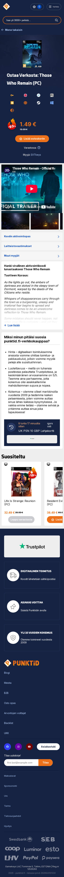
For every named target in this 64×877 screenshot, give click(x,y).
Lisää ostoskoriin (34, 138)
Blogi (7, 672)
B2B (6, 693)
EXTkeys (36, 154)
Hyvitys (8, 826)
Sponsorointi (10, 786)
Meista (7, 683)
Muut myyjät (11, 255)
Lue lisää (14, 325)
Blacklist (8, 723)
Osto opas (10, 703)
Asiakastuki (48, 746)
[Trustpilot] (32, 438)
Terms (7, 806)
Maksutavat (10, 776)
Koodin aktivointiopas (17, 236)
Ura (6, 796)
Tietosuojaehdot (12, 816)
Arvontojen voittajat (15, 713)
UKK (6, 733)
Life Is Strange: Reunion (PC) (19, 502)
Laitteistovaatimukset (18, 246)
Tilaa (45, 762)
